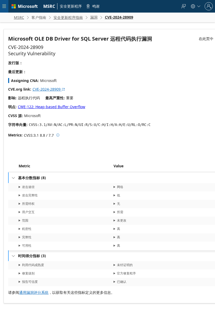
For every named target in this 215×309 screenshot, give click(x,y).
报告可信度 (30, 281)
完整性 (26, 237)
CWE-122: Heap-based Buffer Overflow (51, 106)
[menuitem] (49, 6)
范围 (25, 220)
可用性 (26, 245)
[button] (112, 166)
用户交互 (28, 212)
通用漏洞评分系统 (34, 292)
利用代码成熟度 (33, 265)
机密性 (26, 229)
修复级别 (28, 273)
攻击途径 (28, 187)
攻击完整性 (30, 195)
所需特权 (28, 203)
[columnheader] (65, 166)
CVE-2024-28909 (49, 89)
